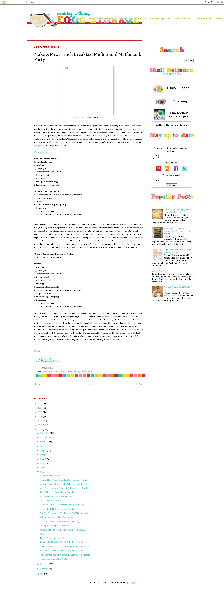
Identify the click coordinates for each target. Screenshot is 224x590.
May (42, 463)
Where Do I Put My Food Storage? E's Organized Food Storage (177, 231)
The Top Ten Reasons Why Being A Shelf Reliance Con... (65, 513)
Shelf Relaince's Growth (50, 501)
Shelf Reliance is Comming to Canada (57, 492)
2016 (40, 408)
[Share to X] (48, 367)
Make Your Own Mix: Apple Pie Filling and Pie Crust (63, 488)
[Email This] (42, 367)
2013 (40, 421)
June (42, 459)
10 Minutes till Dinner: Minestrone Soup (58, 509)
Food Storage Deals (160, 19)
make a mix (55, 372)
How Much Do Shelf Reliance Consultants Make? (62, 551)
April (42, 468)
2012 (40, 425)
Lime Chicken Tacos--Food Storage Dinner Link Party (64, 546)
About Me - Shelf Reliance (100, 19)
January (44, 569)
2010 (40, 574)
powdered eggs (74, 372)
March (43, 472)
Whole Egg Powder (161, 271)
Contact (121, 19)
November (45, 438)
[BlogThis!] (45, 367)
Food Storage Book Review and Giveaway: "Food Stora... (65, 555)
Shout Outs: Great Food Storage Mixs (56, 497)
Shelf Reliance (204, 19)
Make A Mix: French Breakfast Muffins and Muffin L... (64, 480)
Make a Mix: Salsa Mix (50, 476)
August (43, 451)
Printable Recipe (43, 152)
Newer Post (40, 384)
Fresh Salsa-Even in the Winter (54, 559)
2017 (40, 404)
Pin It (37, 351)
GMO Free (44, 534)
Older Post (138, 384)
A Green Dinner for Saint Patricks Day (57, 517)
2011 (40, 429)
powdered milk (88, 372)
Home (80, 19)
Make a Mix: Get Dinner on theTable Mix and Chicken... (64, 484)
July (42, 455)
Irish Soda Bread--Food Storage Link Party (59, 522)
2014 (40, 417)
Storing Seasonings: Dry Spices (54, 538)
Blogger (132, 582)
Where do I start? (183, 19)
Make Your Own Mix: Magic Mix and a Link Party (62, 505)
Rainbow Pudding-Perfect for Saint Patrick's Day (62, 542)
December (45, 433)
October (44, 442)
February (44, 564)
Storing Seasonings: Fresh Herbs (55, 526)
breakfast (46, 372)
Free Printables (138, 19)
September (45, 446)
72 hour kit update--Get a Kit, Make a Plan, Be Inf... (63, 530)
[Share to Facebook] (51, 367)
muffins (64, 372)
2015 (40, 412)
